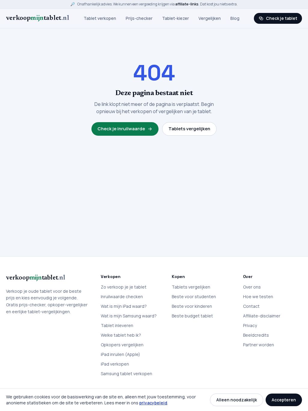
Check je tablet (281, 18)
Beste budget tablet (192, 316)
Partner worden (258, 345)
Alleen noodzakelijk (236, 400)
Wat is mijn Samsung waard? (129, 316)
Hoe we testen (258, 296)
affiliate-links (187, 4)
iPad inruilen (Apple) (120, 354)
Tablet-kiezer (175, 18)
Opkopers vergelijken (122, 345)
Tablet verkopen (100, 18)
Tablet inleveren (117, 325)
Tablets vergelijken (189, 128)
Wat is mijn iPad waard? (124, 306)
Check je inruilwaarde (121, 128)
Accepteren (284, 400)
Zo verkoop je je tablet (123, 287)
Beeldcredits (256, 335)
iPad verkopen (115, 364)
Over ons (252, 287)
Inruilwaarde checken (122, 296)
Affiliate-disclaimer (261, 316)
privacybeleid (153, 403)
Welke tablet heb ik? (121, 335)
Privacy (250, 325)
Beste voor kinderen (192, 306)
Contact (251, 306)
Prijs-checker (139, 18)
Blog (234, 18)
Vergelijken (210, 18)
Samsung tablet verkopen (126, 373)
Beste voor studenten (194, 296)
